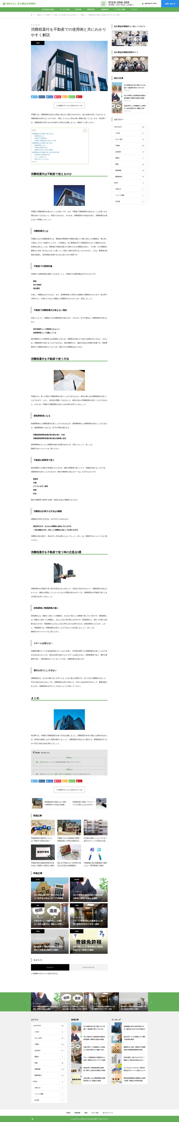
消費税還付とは (39, 136)
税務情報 (76, 879)
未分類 (38, 879)
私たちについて (108, 1112)
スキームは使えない (40, 157)
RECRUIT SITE (151, 3)
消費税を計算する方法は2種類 (43, 150)
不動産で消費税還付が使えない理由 (45, 140)
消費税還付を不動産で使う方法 (42, 143)
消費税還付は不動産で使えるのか (43, 134)
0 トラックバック (88, 967)
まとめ (34, 161)
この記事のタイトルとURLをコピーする (69, 106)
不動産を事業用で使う (41, 147)
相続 (37, 905)
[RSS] (32, 1119)
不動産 (38, 43)
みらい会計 (95, 1112)
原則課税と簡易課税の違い (42, 154)
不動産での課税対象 (40, 138)
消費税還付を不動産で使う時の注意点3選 (45, 152)
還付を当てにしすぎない (41, 159)
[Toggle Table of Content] (84, 130)
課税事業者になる (39, 145)
